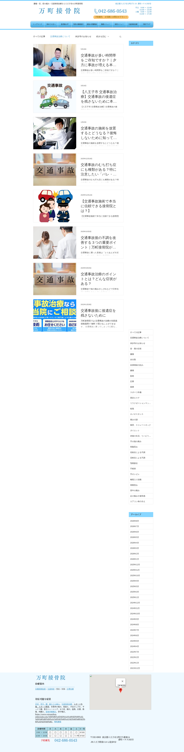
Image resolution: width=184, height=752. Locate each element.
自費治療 (70, 689)
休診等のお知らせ (83, 36)
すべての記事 (39, 36)
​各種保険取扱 (40, 689)
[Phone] (96, 11)
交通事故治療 (66, 704)
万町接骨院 (51, 677)
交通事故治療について (60, 36)
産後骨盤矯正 (51, 712)
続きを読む (101, 36)
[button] (120, 36)
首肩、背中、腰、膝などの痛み (47, 704)
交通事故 (50, 689)
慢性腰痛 (57, 722)
